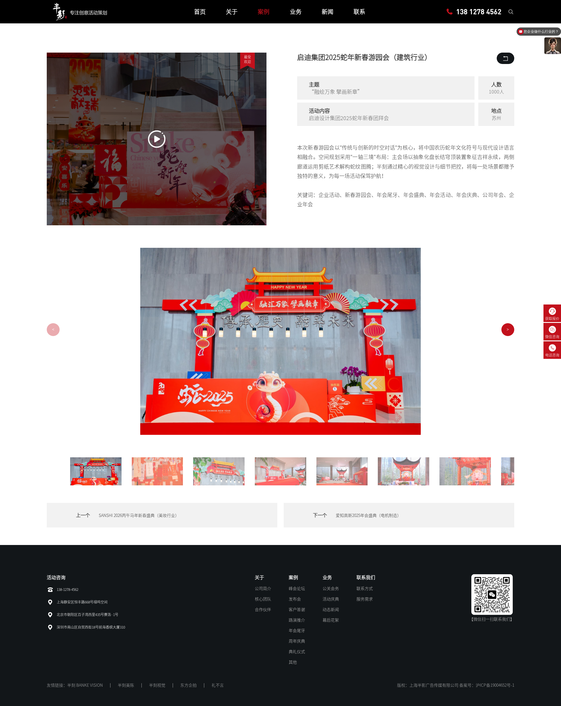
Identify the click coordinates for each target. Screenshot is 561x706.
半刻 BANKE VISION (85, 685)
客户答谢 (297, 610)
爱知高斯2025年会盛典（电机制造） (368, 515)
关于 (232, 12)
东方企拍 (188, 685)
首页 (200, 12)
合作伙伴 (263, 610)
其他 (293, 662)
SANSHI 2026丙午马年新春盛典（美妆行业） (139, 515)
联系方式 (364, 588)
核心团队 (263, 599)
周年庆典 (297, 641)
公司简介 (263, 588)
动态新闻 (331, 610)
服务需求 (364, 599)
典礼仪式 (297, 652)
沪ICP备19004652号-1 (495, 685)
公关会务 (331, 588)
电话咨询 (552, 355)
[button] (507, 329)
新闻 (327, 12)
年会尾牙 (297, 631)
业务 (296, 12)
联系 (359, 12)
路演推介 (297, 620)
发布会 (295, 599)
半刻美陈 (126, 685)
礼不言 (218, 685)
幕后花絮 (331, 620)
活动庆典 (331, 599)
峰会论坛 (297, 588)
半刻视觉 (157, 685)
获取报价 (552, 318)
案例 (263, 12)
